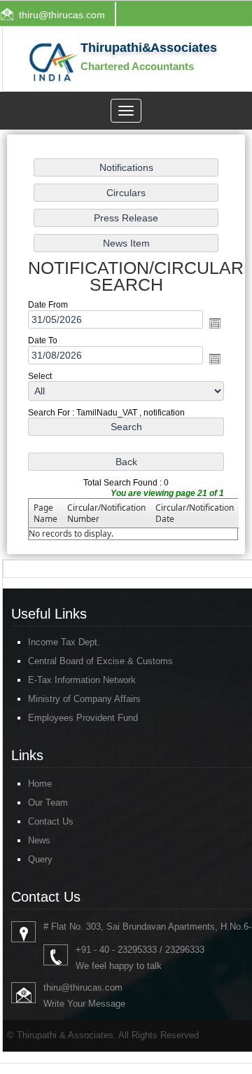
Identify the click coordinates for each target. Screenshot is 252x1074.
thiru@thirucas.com (62, 14)
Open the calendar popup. (215, 323)
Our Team (48, 802)
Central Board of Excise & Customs (100, 661)
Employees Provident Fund (83, 717)
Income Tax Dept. (64, 642)
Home (40, 783)
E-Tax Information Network (82, 680)
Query (40, 859)
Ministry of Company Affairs (84, 699)
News (39, 840)
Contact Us (51, 821)
